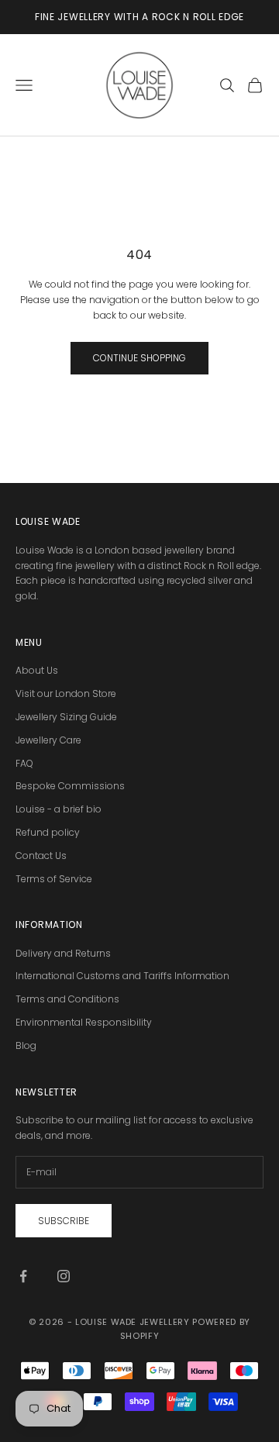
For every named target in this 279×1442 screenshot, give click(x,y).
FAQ (24, 763)
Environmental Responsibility (84, 1022)
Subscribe (63, 1220)
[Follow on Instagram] (63, 1276)
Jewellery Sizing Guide (66, 716)
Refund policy (48, 832)
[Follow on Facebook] (23, 1276)
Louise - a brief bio (59, 809)
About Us (37, 670)
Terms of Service (54, 878)
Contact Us (41, 855)
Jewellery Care (48, 740)
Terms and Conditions (67, 999)
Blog (26, 1045)
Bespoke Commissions (70, 785)
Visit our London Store (66, 693)
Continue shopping (139, 357)
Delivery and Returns (63, 953)
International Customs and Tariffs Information (122, 975)
